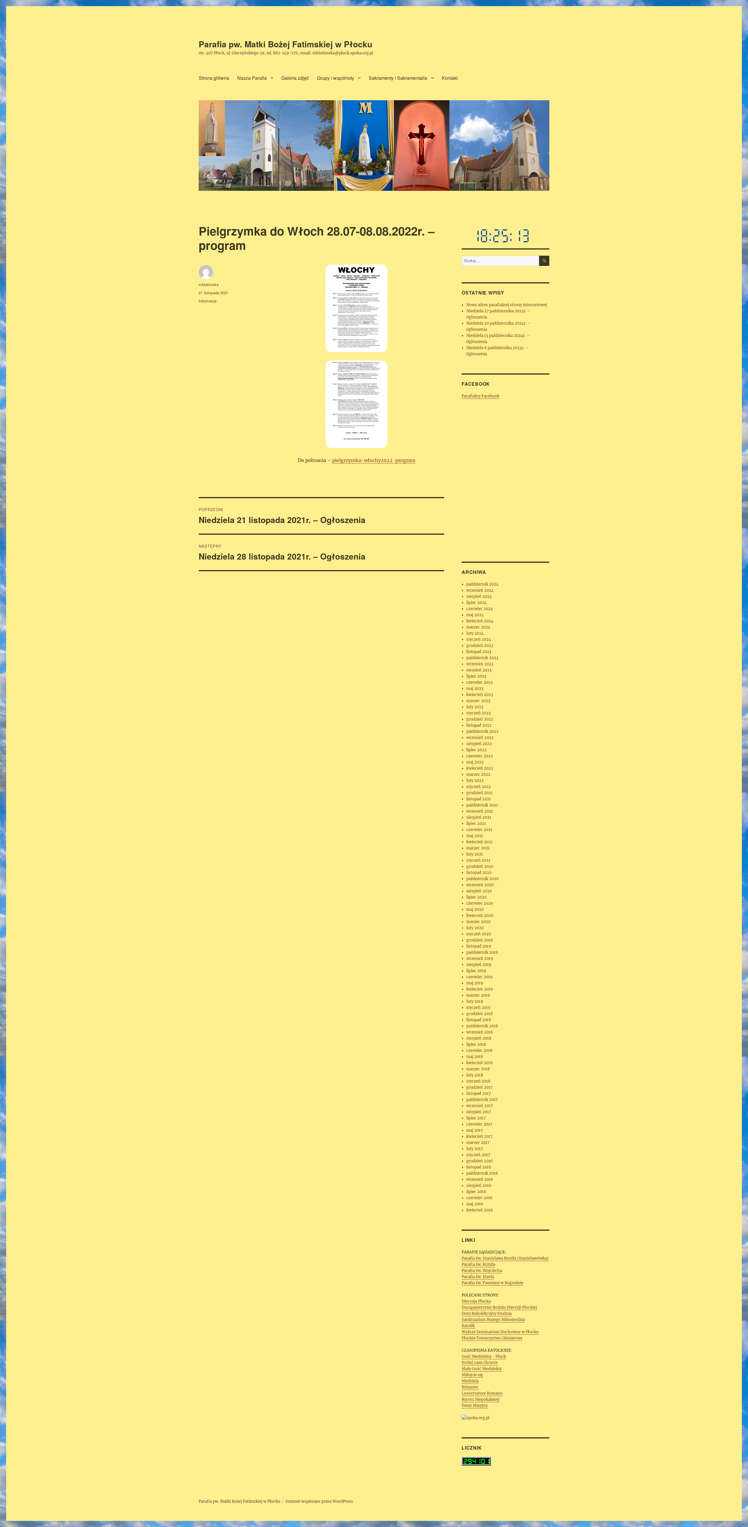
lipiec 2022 (476, 749)
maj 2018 (474, 1056)
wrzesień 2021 (479, 811)
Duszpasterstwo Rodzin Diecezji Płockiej (499, 1307)
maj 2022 (475, 762)
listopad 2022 (478, 725)
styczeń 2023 (478, 713)
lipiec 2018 (476, 1044)
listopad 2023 (478, 651)
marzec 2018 (478, 1069)
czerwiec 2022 (479, 756)
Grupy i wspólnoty (335, 78)
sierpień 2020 (479, 891)
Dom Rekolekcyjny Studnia (487, 1313)
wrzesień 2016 (479, 1179)
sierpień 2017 (478, 1111)
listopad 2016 (478, 1167)
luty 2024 (475, 633)
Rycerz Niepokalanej (480, 1399)
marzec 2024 (478, 627)
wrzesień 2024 (480, 590)
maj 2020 (475, 909)
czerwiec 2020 (479, 903)
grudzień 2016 (479, 1161)
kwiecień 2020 (479, 915)
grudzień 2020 (479, 866)
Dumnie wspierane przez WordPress (319, 1501)
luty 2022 (475, 780)
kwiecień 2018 (479, 1062)
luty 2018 (474, 1075)
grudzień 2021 (479, 792)
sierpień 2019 (478, 964)
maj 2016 (474, 1203)
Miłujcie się (472, 1374)
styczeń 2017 (478, 1154)
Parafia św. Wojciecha (482, 1270)
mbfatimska (209, 284)
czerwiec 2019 (479, 976)
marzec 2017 (478, 1142)
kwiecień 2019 (479, 989)
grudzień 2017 (479, 1087)
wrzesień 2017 (479, 1105)
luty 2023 (474, 706)
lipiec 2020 (476, 897)
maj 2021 (474, 835)
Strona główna (214, 78)
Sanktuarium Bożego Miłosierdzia (493, 1319)
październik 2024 (482, 584)
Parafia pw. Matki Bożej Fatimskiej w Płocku (285, 44)
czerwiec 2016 (479, 1197)
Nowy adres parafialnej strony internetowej (506, 304)
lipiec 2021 (476, 823)
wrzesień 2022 (480, 737)
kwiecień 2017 (479, 1136)
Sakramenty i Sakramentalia (398, 78)
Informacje (208, 301)
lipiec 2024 (476, 602)
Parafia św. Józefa (478, 1276)
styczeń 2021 (478, 860)
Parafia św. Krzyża (478, 1264)
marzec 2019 (478, 995)
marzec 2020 (478, 921)
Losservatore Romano (482, 1393)
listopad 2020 (478, 872)
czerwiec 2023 (479, 682)
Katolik (468, 1325)
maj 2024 (475, 614)
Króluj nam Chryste (480, 1362)
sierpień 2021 (478, 817)
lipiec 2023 (476, 676)
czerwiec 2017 (479, 1124)
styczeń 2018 (478, 1081)
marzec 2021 (478, 848)
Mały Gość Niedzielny (482, 1368)
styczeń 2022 (478, 786)
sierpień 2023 (478, 670)
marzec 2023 (478, 700)
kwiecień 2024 (479, 621)
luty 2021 (474, 854)
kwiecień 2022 (479, 768)
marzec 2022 (478, 774)
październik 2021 (482, 805)
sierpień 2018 (478, 1038)
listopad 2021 (478, 799)
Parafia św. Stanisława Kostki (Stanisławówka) (505, 1258)
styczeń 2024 (478, 639)
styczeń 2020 (478, 934)
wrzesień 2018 (479, 1032)
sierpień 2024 (479, 596)
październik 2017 (482, 1099)
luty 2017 (474, 1148)
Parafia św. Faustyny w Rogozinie (492, 1282)
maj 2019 (474, 983)
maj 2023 (474, 688)
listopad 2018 (478, 1019)
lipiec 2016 (476, 1191)
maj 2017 (474, 1130)
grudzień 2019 (479, 940)
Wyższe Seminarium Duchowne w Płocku (500, 1331)
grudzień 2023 (479, 645)
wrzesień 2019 (479, 958)
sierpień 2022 (479, 743)
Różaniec (470, 1387)
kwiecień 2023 (479, 694)
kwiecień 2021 (479, 841)
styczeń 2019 (478, 1007)
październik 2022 (482, 731)
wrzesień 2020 (480, 884)
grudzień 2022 (479, 719)
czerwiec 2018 (479, 1050)
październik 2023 (482, 657)
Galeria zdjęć (295, 78)
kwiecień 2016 (479, 1210)
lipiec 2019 (476, 970)
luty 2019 (474, 1001)
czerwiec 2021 (479, 829)
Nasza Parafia (252, 78)
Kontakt (450, 78)
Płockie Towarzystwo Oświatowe (492, 1338)
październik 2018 (482, 1026)
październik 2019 (482, 952)
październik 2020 (482, 878)
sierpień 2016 (478, 1185)
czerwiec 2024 (479, 608)
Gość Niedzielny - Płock (484, 1356)
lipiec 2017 (476, 1118)
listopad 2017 (478, 1093)
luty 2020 (475, 927)
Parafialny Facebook (480, 396)
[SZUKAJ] (544, 261)
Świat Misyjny (475, 1405)
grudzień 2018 (479, 1013)
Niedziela (470, 1381)
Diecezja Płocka (476, 1301)
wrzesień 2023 (479, 664)
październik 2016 (482, 1173)
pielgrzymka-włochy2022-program (373, 460)
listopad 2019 (478, 946)
